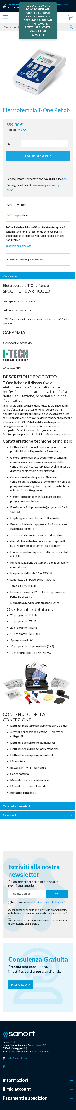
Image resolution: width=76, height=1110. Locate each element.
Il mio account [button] (17, 1089)
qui (65, 179)
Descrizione (10, 275)
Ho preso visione (37, 902)
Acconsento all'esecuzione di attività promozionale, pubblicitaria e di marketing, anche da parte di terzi (37, 911)
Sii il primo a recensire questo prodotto (25, 259)
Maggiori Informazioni (16, 806)
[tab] (38, 276)
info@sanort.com (17, 1058)
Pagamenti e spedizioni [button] (26, 1098)
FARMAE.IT (38, 35)
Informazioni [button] (15, 1080)
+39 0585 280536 (15, 7)
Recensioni (9, 815)
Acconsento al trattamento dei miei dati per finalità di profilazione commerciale (37, 922)
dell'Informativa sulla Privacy (47, 902)
